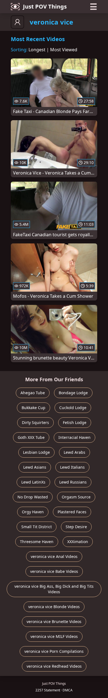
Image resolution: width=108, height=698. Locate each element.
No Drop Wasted (32, 497)
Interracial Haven (74, 437)
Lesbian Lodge (36, 452)
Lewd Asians (34, 467)
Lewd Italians (72, 467)
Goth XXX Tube (31, 437)
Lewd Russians (73, 482)
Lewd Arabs (74, 452)
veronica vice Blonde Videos (54, 606)
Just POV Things (45, 6)
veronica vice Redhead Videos (54, 666)
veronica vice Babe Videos (54, 571)
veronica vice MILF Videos (54, 636)
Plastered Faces (72, 511)
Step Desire (76, 526)
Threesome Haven (36, 541)
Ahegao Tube (32, 392)
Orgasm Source (76, 497)
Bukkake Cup (33, 407)
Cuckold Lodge (72, 407)
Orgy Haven (33, 511)
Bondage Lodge (73, 392)
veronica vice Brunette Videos (54, 621)
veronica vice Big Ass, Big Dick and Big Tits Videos (54, 589)
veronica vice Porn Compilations (54, 651)
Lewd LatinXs (33, 482)
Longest (37, 50)
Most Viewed (63, 50)
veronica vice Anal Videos (54, 556)
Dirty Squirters (35, 422)
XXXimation (77, 541)
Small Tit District (36, 526)
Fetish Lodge (74, 422)
